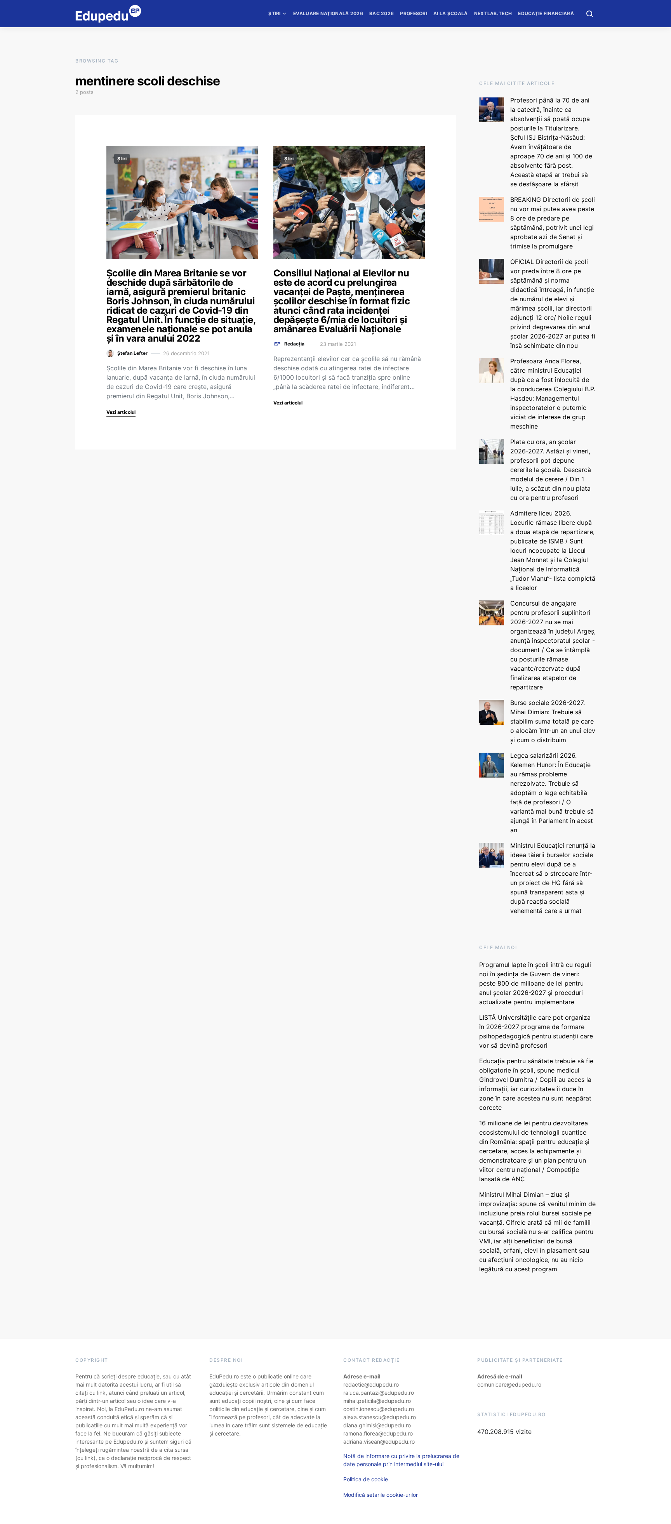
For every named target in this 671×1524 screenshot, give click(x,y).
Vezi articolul (121, 412)
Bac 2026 (381, 13)
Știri (274, 13)
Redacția (294, 344)
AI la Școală (450, 13)
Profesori (413, 13)
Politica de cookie (365, 1479)
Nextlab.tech (493, 13)
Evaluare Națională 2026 (328, 13)
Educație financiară (546, 13)
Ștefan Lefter (132, 353)
